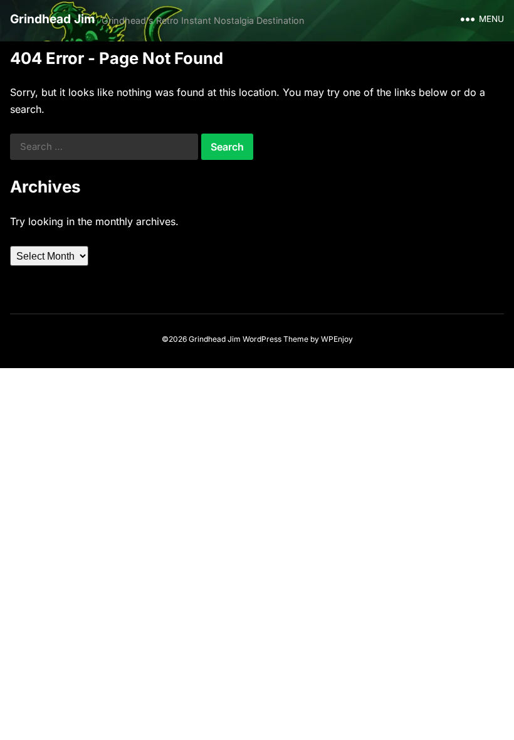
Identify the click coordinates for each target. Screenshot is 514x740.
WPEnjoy (337, 339)
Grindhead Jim (52, 18)
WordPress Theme (275, 339)
